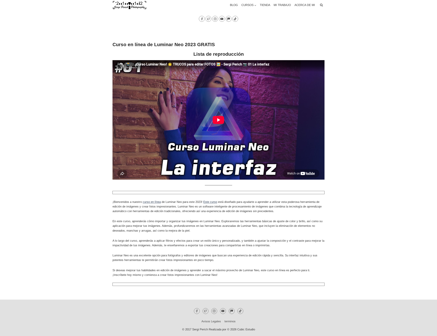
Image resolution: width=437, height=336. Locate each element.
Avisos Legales (211, 321)
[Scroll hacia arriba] (428, 330)
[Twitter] (208, 19)
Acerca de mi (304, 5)
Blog (234, 5)
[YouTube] (222, 19)
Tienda (265, 5)
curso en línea (152, 202)
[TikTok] (235, 19)
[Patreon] (228, 19)
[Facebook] (202, 19)
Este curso (210, 202)
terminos (230, 321)
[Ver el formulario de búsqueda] (321, 5)
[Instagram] (215, 19)
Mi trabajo (282, 5)
